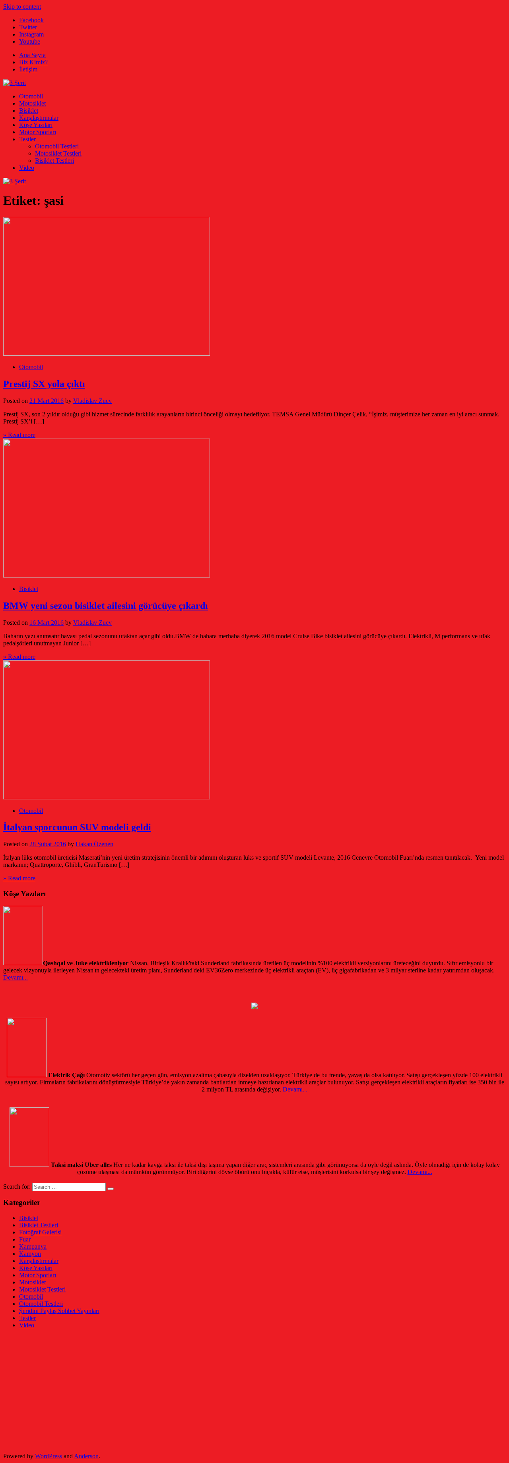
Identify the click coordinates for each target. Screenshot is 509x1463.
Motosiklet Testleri (58, 153)
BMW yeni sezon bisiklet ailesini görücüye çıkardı (105, 606)
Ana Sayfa (32, 55)
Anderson (86, 1456)
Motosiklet (32, 103)
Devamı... (15, 977)
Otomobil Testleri (57, 146)
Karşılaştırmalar (38, 117)
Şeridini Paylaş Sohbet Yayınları (59, 1310)
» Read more (19, 434)
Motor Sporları (37, 132)
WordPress (48, 1456)
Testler (27, 139)
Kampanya (33, 1246)
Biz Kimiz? (33, 62)
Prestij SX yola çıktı (44, 384)
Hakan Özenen (94, 844)
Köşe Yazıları (35, 124)
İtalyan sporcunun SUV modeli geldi (77, 827)
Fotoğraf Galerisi (40, 1232)
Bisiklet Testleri (54, 160)
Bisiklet (28, 110)
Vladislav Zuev (92, 400)
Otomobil (31, 96)
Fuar (25, 1239)
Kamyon (30, 1253)
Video (26, 167)
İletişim (28, 69)
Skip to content (22, 6)
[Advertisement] (241, 1390)
